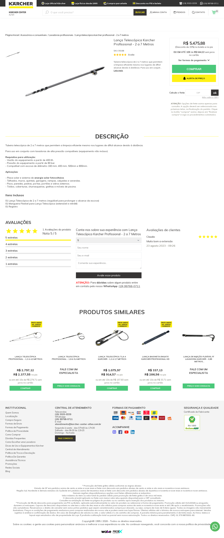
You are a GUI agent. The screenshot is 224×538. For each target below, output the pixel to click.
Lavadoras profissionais (61, 35)
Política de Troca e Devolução (20, 453)
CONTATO (200, 12)
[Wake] (106, 532)
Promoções (11, 464)
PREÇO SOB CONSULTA (68, 386)
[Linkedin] (133, 432)
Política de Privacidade (17, 431)
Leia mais (118, 70)
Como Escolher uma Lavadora (20, 442)
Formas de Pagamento (16, 427)
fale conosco (65, 438)
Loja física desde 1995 (86, 3)
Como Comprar (13, 434)
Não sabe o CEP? (210, 97)
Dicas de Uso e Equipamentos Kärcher (24, 445)
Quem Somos (12, 412)
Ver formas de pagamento (192, 60)
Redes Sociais (12, 467)
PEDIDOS (180, 12)
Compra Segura (13, 420)
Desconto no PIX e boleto (148, 3)
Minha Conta (160, 12)
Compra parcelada (117, 3)
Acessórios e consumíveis (33, 35)
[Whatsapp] (215, 526)
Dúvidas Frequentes (15, 438)
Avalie (131, 54)
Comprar (194, 69)
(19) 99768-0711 (211, 3)
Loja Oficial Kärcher (55, 3)
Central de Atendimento (17, 449)
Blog (7, 471)
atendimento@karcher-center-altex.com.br (78, 424)
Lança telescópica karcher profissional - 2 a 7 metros (102, 35)
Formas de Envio (13, 423)
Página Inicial (12, 35)
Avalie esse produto (108, 275)
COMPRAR (25, 388)
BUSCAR (140, 12)
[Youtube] (126, 432)
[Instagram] (114, 432)
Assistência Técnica (15, 460)
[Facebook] (120, 432)
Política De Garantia (15, 456)
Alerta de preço (196, 78)
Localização (11, 416)
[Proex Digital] (118, 532)
